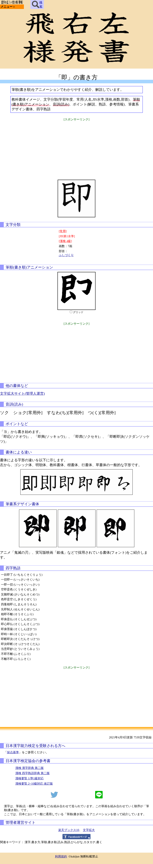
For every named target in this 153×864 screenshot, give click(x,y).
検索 (40, 4)
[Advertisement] (76, 148)
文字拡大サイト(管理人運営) (22, 393)
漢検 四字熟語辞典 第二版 (32, 773)
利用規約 (61, 856)
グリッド (78, 312)
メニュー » (8, 6)
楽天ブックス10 (68, 830)
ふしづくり (66, 255)
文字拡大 (89, 830)
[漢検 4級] (65, 241)
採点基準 (13, 752)
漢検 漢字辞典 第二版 (29, 768)
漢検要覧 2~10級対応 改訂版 (34, 783)
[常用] (63, 231)
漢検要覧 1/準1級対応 (29, 778)
